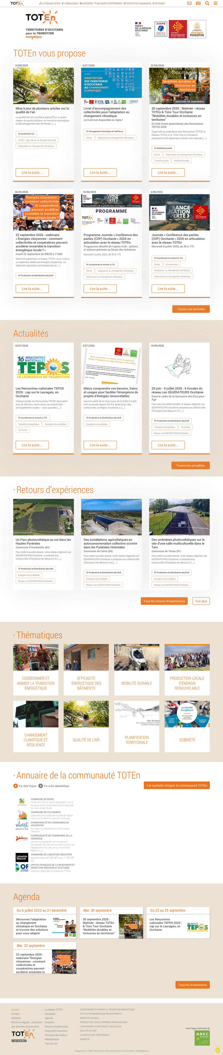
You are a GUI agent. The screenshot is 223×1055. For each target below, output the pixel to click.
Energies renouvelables (55, 424)
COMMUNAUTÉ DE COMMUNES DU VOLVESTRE (50, 824)
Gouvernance (172, 264)
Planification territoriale (95, 1034)
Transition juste (161, 160)
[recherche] (207, 3)
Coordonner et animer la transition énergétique (107, 1009)
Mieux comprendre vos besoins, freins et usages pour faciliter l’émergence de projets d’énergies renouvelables (111, 392)
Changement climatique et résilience (105, 131)
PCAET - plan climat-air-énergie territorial (37, 140)
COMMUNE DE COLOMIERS (46, 812)
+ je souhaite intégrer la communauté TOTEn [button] (177, 785)
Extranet (159, 3)
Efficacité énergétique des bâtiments (101, 1013)
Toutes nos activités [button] (191, 309)
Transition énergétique (28, 424)
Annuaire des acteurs (56, 1034)
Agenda (49, 1018)
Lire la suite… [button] (32, 172)
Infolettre (16, 1018)
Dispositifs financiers (138, 3)
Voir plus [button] (201, 601)
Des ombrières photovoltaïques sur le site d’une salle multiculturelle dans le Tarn (178, 545)
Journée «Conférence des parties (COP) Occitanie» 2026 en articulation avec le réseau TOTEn (178, 240)
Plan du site (51, 1043)
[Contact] (189, 3)
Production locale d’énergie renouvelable (103, 1022)
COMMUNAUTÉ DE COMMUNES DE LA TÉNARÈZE (51, 837)
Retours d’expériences (56, 1026)
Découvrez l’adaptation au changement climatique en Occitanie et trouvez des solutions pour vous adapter (32, 926)
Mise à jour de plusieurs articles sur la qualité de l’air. (42, 110)
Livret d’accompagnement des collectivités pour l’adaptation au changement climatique (106, 114)
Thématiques (71, 3)
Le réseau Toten (51, 3)
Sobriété (85, 1039)
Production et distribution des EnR (36, 275)
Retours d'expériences (109, 3)
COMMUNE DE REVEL (42, 799)
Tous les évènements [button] (192, 985)
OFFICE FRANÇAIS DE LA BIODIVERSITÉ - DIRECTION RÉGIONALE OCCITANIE (53, 866)
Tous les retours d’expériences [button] (164, 601)
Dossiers (88, 3)
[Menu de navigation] (215, 3)
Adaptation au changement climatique (36, 146)
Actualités (50, 1013)
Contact (15, 1013)
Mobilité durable (164, 148)
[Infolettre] (198, 3)
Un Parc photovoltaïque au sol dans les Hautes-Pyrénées (43, 543)
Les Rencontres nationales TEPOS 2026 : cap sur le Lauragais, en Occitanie (40, 392)
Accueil (15, 1009)
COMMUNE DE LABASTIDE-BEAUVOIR (51, 854)
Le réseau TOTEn (54, 1009)
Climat (89, 137)
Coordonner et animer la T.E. (101, 264)
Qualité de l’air (27, 133)
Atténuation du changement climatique (184, 154)
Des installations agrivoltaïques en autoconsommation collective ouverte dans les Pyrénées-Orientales (110, 545)
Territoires (23, 430)
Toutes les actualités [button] (190, 465)
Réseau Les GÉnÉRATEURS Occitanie (171, 433)
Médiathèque (52, 1039)
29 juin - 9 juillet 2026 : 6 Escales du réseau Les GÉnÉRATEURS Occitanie (178, 393)
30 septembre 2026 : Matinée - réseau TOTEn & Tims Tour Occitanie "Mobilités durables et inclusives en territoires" (178, 117)
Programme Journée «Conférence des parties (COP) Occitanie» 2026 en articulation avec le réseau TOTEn (111, 242)
